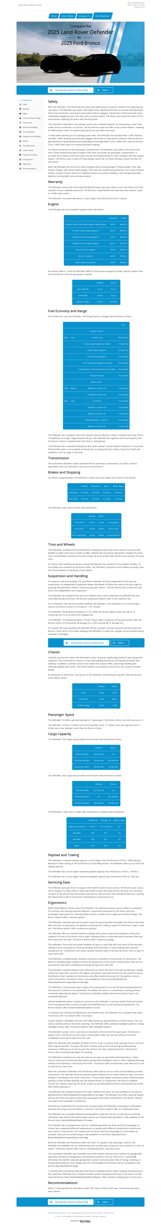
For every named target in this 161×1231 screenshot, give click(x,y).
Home (54, 16)
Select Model (67, 16)
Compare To (84, 16)
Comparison (27, 100)
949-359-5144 (139, 7)
